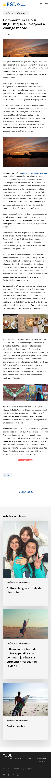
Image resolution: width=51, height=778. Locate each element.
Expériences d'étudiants (16, 13)
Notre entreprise (15, 758)
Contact (29, 758)
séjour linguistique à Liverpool (34, 173)
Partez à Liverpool (25, 460)
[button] (46, 4)
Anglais (7, 475)
